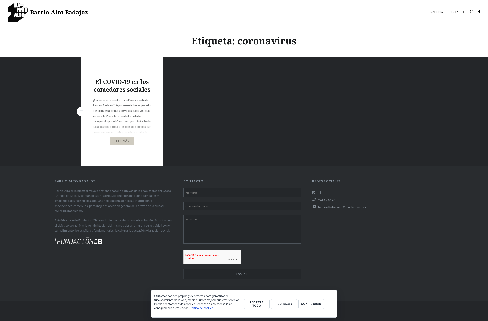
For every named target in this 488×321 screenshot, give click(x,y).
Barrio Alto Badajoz (59, 12)
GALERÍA (436, 12)
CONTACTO (457, 12)
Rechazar (284, 303)
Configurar (311, 303)
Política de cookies (201, 308)
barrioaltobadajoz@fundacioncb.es (342, 207)
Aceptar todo (257, 304)
